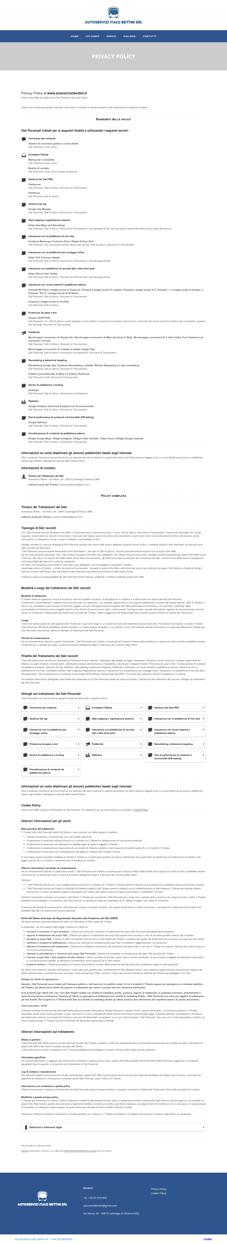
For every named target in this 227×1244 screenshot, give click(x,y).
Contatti (149, 36)
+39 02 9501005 (97, 1197)
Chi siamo (92, 36)
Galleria (129, 36)
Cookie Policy (141, 809)
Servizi (111, 36)
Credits (207, 1239)
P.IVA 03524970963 (61, 1239)
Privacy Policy (158, 1189)
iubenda (24, 1150)
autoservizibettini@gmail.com (100, 1205)
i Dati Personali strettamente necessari (80, 1150)
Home (75, 36)
